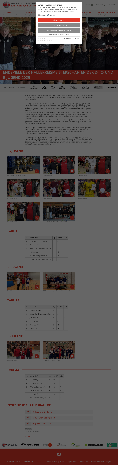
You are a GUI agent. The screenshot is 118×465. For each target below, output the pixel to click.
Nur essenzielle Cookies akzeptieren (59, 30)
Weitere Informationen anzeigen (59, 34)
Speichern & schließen (59, 25)
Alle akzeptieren (59, 20)
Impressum (67, 38)
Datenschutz (76, 38)
